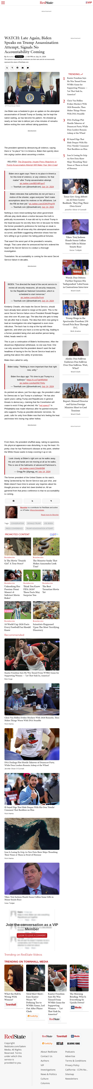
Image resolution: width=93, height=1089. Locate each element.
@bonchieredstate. (37, 510)
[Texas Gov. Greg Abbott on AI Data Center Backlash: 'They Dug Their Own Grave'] (75, 186)
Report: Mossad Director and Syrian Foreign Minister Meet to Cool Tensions (75, 405)
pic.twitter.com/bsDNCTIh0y (32, 383)
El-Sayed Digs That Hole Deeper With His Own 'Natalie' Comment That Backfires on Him (29, 808)
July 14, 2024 (48, 187)
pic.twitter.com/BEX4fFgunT (32, 183)
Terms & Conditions (75, 1060)
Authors (45, 1060)
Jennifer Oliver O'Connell (14, 769)
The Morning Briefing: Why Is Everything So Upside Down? (78, 998)
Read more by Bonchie (50, 515)
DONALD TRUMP (34, 523)
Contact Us (46, 1056)
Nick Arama (8, 724)
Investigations (48, 1069)
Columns (45, 1083)
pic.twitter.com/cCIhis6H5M (32, 468)
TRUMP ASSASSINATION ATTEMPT (39, 528)
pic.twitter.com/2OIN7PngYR (42, 204)
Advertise (70, 1056)
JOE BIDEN (48, 523)
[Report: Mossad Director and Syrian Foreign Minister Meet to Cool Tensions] (75, 390)
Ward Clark (75, 291)
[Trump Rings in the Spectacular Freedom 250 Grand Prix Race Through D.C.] (75, 307)
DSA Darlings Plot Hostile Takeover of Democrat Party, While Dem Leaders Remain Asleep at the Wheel (29, 764)
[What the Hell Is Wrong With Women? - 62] (13, 978)
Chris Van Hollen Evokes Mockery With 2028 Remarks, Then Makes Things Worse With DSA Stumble (31, 719)
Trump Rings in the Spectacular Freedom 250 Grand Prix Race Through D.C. (75, 322)
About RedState (49, 1051)
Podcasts (70, 1051)
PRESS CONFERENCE (14, 528)
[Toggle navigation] (3, 3)
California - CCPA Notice (77, 1069)
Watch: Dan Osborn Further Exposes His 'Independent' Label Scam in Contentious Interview (75, 282)
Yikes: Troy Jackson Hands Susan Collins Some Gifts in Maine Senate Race (29, 898)
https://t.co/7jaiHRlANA (37, 380)
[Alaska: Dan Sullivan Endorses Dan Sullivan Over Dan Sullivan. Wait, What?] (75, 348)
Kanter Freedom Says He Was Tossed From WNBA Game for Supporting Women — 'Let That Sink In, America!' (31, 674)
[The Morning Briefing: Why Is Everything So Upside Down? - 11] (79, 978)
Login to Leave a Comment (32, 935)
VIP (42, 1065)
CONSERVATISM (17, 523)
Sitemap (69, 1074)
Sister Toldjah (9, 903)
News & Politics (49, 1074)
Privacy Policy (72, 1065)
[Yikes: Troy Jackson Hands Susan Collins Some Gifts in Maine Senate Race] (31, 878)
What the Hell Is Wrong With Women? (12, 996)
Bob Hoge (8, 679)
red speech (44, 405)
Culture (44, 1078)
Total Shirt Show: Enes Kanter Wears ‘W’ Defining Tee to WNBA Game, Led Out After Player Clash (35, 1002)
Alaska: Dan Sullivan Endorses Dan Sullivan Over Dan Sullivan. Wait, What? (75, 363)
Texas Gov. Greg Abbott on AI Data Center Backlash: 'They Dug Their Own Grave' (76, 201)
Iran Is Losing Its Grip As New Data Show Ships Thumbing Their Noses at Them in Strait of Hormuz (31, 853)
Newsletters (71, 1078)
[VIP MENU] (89, 3)
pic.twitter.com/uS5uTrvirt (32, 297)
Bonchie (10, 57)
